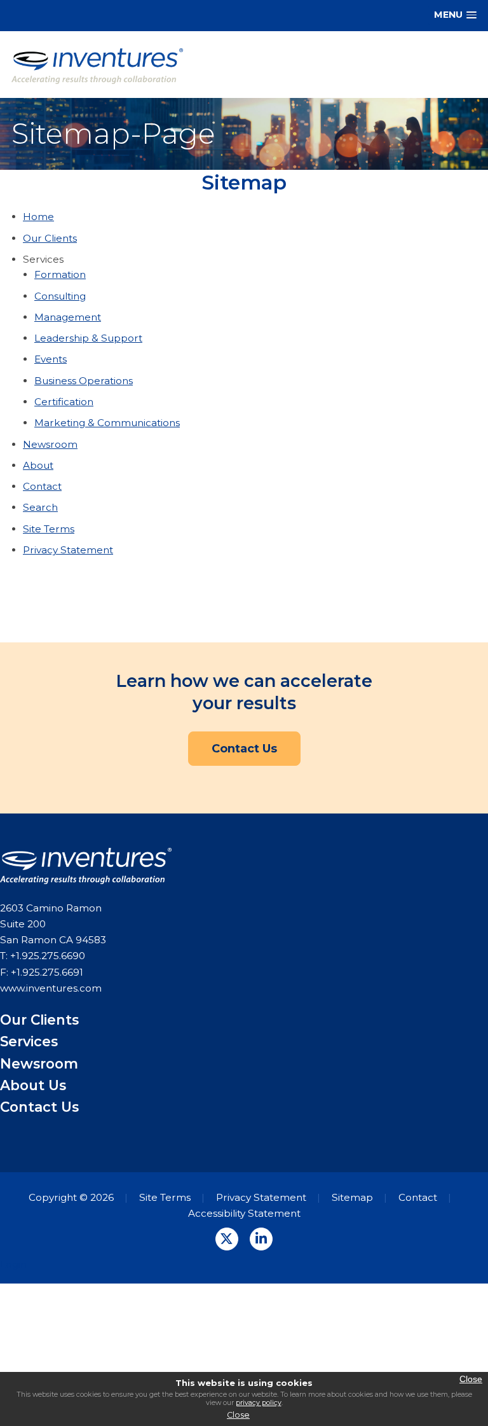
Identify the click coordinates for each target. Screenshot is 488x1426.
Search (40, 507)
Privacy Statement (68, 550)
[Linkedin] (261, 1239)
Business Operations (83, 381)
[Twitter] (226, 1239)
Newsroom (50, 444)
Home (38, 217)
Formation (60, 274)
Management (67, 317)
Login (13, 1264)
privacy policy (258, 1403)
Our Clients (50, 238)
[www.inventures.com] (97, 65)
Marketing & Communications (107, 423)
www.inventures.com (51, 988)
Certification (63, 402)
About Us (33, 1085)
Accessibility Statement (244, 1213)
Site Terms (48, 529)
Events (50, 359)
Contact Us (244, 749)
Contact (42, 486)
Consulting (60, 296)
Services (29, 1041)
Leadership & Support (88, 338)
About (38, 465)
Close (238, 1415)
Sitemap (352, 1197)
